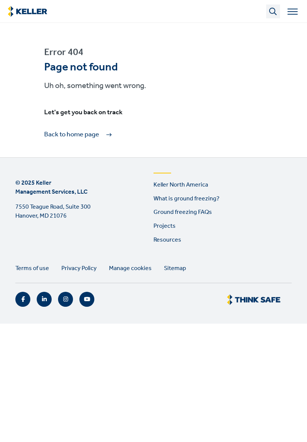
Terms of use (32, 268)
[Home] (27, 11)
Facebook (22, 299)
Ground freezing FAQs (183, 212)
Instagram (65, 299)
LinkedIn (44, 299)
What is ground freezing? (186, 199)
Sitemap (175, 268)
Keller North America (181, 185)
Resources (167, 240)
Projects (165, 226)
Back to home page (71, 134)
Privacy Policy (79, 268)
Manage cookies (130, 268)
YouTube (86, 299)
